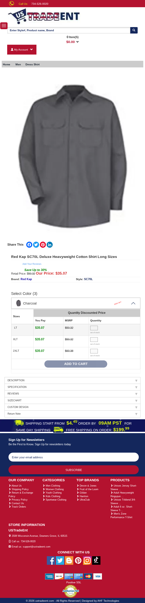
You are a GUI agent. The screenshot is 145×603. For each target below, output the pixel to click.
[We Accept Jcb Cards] (78, 576)
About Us (16, 485)
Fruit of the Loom (88, 489)
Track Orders (18, 506)
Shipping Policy (20, 489)
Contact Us (17, 503)
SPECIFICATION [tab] (17, 387)
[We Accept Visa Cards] (97, 576)
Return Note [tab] (14, 413)
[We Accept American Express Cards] (49, 576)
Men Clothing (52, 485)
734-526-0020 (39, 3)
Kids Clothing (52, 496)
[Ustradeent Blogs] (69, 560)
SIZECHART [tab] (15, 400)
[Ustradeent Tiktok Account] (96, 560)
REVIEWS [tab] (13, 393)
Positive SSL (73, 582)
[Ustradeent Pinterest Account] (78, 560)
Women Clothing (54, 489)
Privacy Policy (19, 499)
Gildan (83, 492)
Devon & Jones (87, 485)
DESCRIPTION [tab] (16, 380)
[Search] (134, 30)
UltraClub (84, 499)
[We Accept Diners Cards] (68, 576)
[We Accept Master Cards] (88, 576)
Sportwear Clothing (55, 499)
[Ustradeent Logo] (44, 16)
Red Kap (26, 279)
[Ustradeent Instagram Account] (87, 560)
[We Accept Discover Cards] (59, 576)
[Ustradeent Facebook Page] (51, 560)
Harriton (83, 496)
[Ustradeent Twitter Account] (60, 560)
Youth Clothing (53, 492)
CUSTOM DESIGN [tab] (18, 407)
